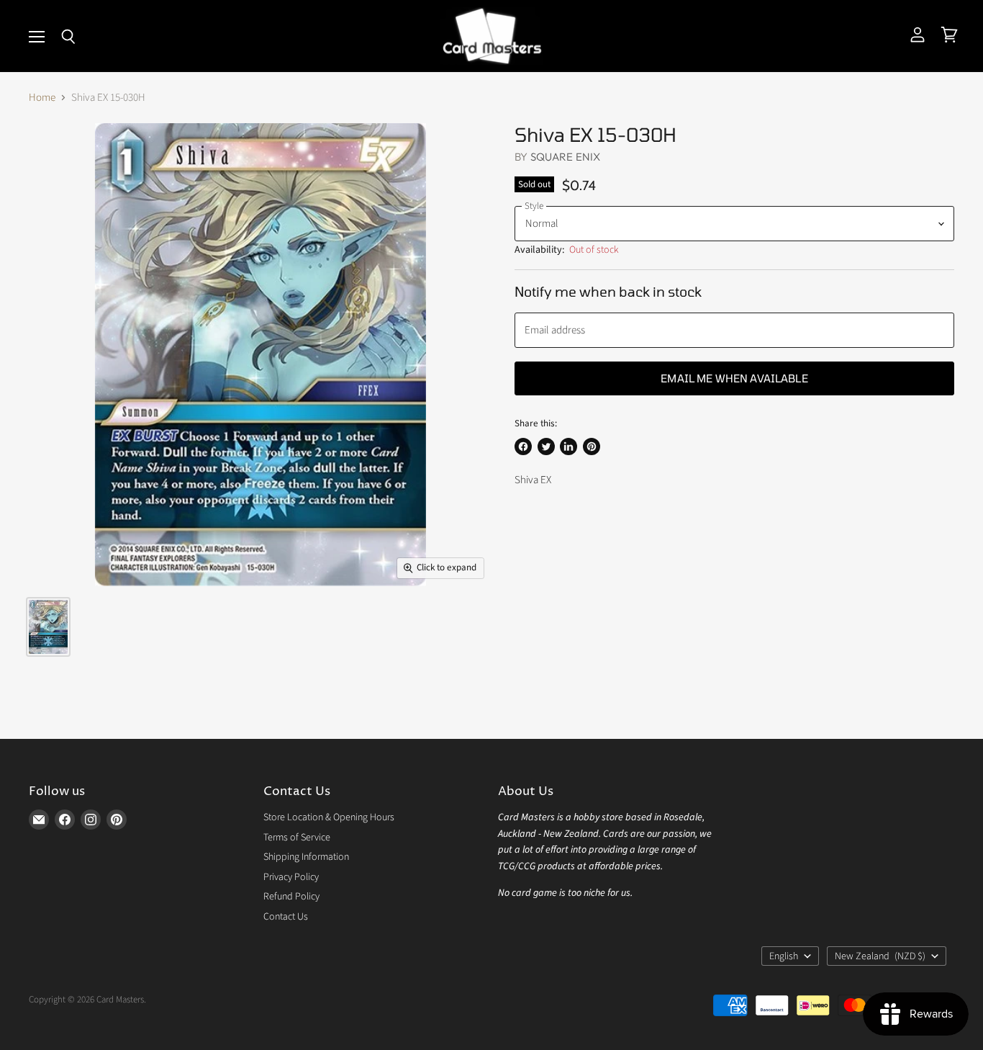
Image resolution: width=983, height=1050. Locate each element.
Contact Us (285, 917)
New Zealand (880, 956)
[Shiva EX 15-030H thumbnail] (48, 626)
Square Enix (565, 156)
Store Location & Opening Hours (328, 817)
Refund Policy (291, 896)
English (783, 956)
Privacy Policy (291, 877)
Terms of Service (296, 837)
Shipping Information (306, 857)
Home (42, 97)
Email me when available (734, 378)
